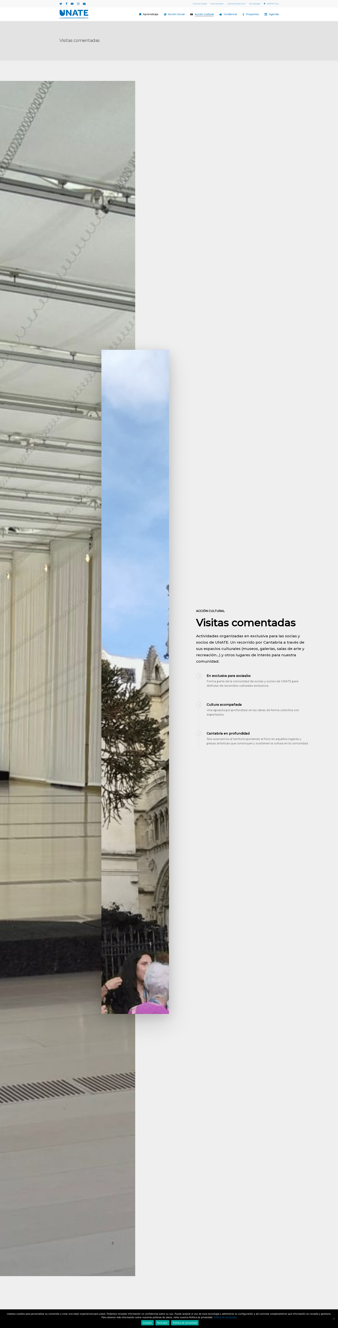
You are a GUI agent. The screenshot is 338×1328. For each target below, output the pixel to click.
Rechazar (162, 1322)
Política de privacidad (225, 1317)
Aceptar (147, 1322)
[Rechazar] (333, 1318)
